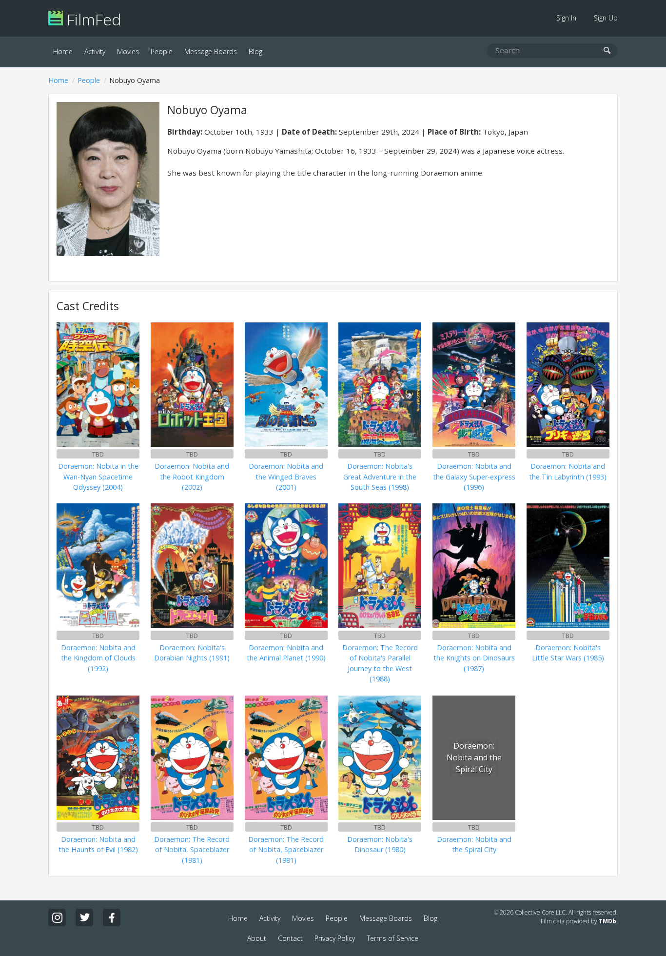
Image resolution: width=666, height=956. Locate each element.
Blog (255, 51)
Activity (94, 51)
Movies (128, 51)
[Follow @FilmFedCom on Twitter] (84, 917)
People (162, 51)
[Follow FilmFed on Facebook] (111, 917)
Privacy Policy (334, 938)
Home (63, 51)
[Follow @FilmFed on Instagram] (57, 917)
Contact (290, 938)
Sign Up (606, 17)
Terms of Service (392, 938)
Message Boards (210, 51)
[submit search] (607, 51)
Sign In (566, 17)
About (256, 938)
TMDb (607, 921)
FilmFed (92, 19)
